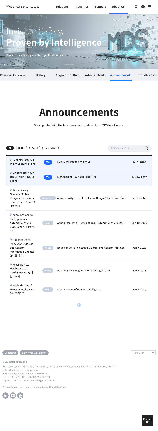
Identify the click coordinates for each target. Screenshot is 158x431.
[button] (143, 7)
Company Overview (12, 75)
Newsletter (50, 148)
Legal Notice (25, 387)
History (40, 75)
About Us (118, 6)
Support (100, 6)
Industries (82, 6)
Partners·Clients (94, 75)
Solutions (62, 6)
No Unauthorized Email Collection (49, 387)
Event (35, 148)
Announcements (120, 75)
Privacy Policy (9, 387)
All (10, 148)
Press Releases (147, 75)
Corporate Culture (67, 75)
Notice (21, 148)
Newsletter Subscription (34, 352)
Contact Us (10, 352)
